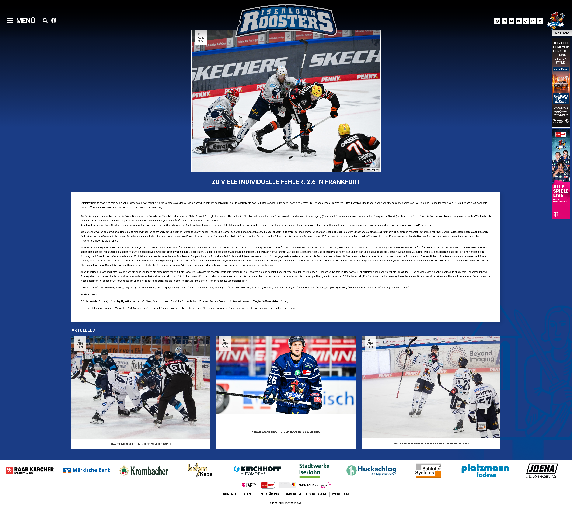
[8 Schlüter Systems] (428, 470)
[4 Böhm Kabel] (200, 470)
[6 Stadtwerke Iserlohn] (314, 470)
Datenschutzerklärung (260, 494)
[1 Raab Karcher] (30, 470)
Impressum (340, 494)
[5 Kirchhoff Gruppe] (257, 470)
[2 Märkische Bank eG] (87, 470)
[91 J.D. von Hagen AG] (542, 470)
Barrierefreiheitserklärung (305, 494)
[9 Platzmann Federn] (485, 470)
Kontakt (230, 494)
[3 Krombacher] (144, 470)
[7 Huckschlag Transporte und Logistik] (371, 470)
